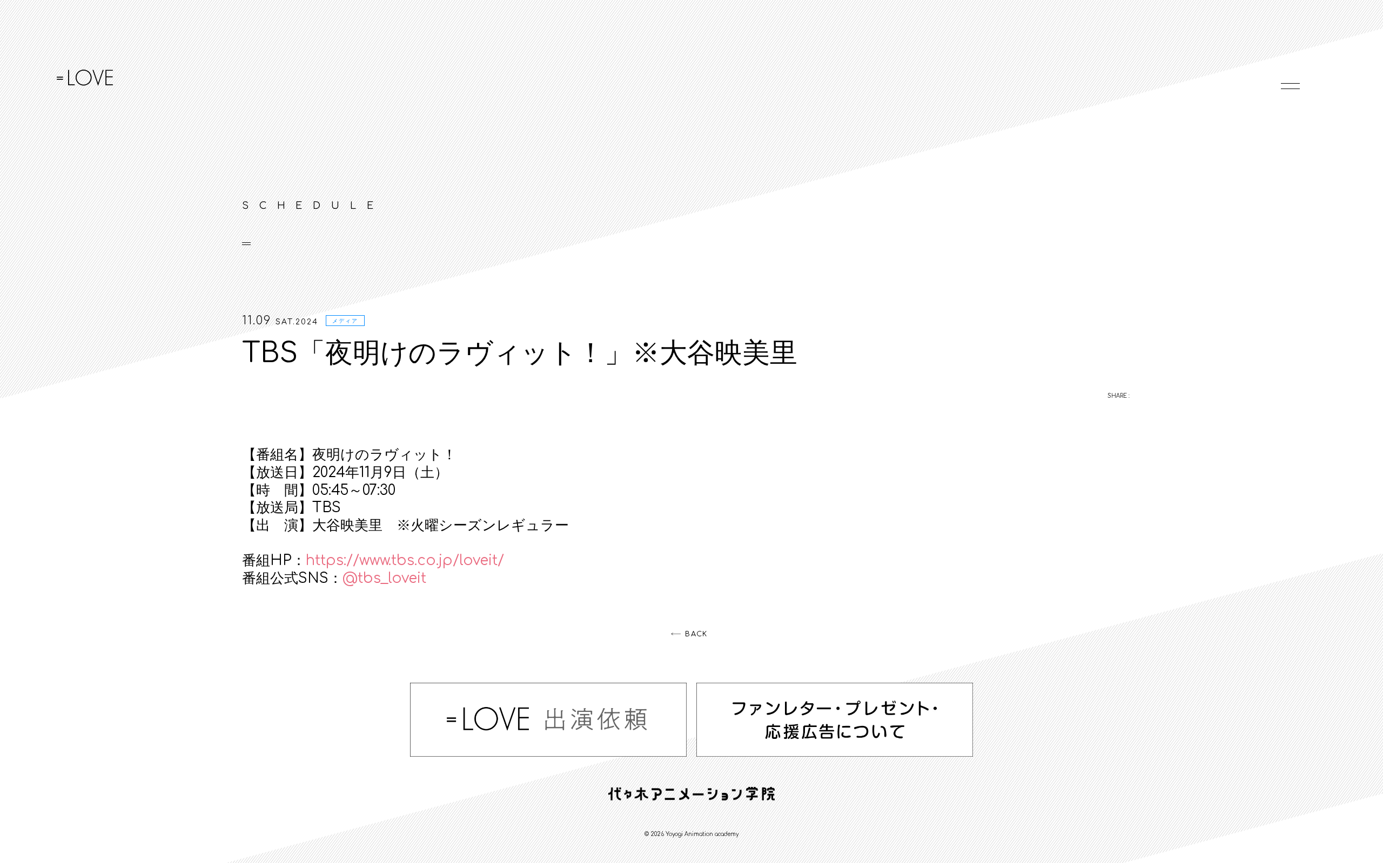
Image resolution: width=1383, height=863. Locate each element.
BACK (696, 634)
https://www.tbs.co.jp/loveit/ (405, 560)
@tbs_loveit (384, 578)
